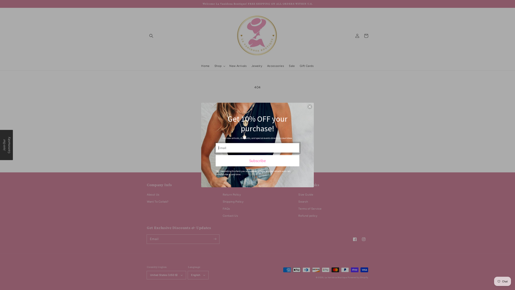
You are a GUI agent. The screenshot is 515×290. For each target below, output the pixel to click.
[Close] (309, 106)
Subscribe (257, 160)
